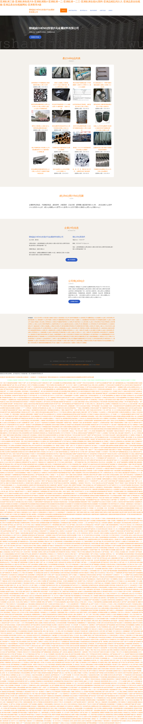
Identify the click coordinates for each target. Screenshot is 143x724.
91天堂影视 (92, 481)
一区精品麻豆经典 (117, 406)
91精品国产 (112, 531)
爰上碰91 (6, 491)
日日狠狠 (30, 562)
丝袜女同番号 (105, 531)
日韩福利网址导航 (76, 464)
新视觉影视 (42, 433)
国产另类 (97, 558)
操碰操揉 (57, 495)
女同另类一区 (64, 520)
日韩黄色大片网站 (17, 610)
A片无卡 (115, 591)
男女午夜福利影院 (38, 479)
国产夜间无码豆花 (33, 616)
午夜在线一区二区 (112, 529)
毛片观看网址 (114, 579)
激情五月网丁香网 (67, 529)
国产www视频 (104, 468)
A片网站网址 (85, 474)
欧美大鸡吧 (55, 477)
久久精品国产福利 (62, 608)
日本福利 (120, 587)
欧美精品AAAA (10, 535)
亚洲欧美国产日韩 (75, 495)
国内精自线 (43, 387)
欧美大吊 (131, 620)
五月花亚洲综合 (120, 426)
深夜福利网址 (77, 424)
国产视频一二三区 (24, 593)
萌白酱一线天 (88, 466)
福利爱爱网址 (16, 447)
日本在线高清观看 (62, 623)
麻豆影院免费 (44, 483)
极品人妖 (38, 556)
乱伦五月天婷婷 (96, 466)
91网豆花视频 (15, 414)
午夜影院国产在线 (108, 470)
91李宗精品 (5, 470)
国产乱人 (134, 431)
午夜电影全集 (24, 412)
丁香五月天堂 (85, 383)
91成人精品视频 (76, 389)
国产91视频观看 (34, 537)
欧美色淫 (11, 393)
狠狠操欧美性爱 (26, 437)
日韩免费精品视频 (71, 489)
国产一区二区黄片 (133, 447)
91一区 (56, 474)
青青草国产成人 (42, 399)
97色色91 (27, 579)
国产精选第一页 (98, 589)
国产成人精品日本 (32, 462)
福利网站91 (92, 625)
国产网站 (125, 418)
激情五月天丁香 (54, 556)
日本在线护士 (7, 429)
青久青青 (106, 474)
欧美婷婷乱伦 (71, 589)
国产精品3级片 (50, 387)
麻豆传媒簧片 (118, 522)
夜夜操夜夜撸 (88, 591)
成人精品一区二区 (51, 408)
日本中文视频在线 (16, 462)
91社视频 (122, 541)
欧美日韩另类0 (98, 410)
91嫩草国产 (60, 485)
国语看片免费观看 (18, 587)
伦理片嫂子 (46, 627)
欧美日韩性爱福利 (47, 456)
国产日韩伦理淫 (11, 497)
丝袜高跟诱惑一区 (114, 537)
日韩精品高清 (24, 445)
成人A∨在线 (106, 593)
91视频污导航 (131, 464)
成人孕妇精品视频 (36, 529)
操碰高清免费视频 (15, 412)
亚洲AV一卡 (97, 445)
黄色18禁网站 (87, 441)
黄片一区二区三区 (53, 595)
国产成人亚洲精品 (128, 587)
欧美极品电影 (27, 406)
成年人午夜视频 (6, 589)
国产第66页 (44, 443)
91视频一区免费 (111, 520)
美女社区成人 (102, 462)
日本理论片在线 (86, 568)
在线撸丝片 (51, 418)
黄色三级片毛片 (128, 424)
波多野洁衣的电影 (127, 545)
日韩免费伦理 (121, 604)
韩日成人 (69, 468)
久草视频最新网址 (131, 420)
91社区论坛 (39, 439)
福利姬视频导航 (44, 608)
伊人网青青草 (135, 422)
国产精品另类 (51, 491)
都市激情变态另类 (51, 454)
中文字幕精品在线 (88, 524)
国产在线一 (59, 404)
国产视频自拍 (11, 606)
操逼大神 (135, 537)
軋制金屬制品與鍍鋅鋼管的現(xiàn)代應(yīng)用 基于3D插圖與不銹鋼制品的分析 (40, 171)
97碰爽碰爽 (12, 537)
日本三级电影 (43, 543)
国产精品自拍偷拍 (24, 454)
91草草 (95, 524)
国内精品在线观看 (108, 589)
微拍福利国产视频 (100, 393)
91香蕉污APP (44, 468)
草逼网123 (112, 568)
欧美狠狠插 (18, 445)
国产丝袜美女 (47, 401)
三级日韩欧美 (91, 451)
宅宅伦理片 (21, 518)
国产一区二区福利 (8, 391)
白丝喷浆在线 (132, 560)
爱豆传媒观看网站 (122, 397)
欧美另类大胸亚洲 (84, 572)
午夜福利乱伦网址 (137, 604)
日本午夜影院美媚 (62, 620)
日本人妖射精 (84, 437)
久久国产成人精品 (68, 437)
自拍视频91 (18, 408)
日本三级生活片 (93, 629)
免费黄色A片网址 (90, 393)
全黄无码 (24, 629)
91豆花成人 (36, 460)
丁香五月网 (130, 429)
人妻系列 (37, 412)
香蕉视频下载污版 (51, 466)
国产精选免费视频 (61, 472)
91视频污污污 (29, 472)
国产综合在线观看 (102, 383)
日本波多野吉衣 (38, 445)
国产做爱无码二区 (93, 529)
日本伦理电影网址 (118, 589)
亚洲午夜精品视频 (123, 454)
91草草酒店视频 (91, 395)
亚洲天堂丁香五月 (137, 439)
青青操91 (27, 493)
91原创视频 (18, 481)
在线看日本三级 (20, 606)
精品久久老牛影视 (5, 625)
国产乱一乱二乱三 (132, 433)
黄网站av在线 (87, 493)
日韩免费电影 (112, 418)
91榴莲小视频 (64, 410)
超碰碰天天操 (83, 395)
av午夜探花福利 (56, 456)
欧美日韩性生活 (90, 535)
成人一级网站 (126, 550)
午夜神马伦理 (83, 487)
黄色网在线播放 (108, 487)
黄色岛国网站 (50, 399)
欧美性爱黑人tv (136, 522)
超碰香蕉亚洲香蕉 (93, 539)
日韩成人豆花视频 (120, 552)
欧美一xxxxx (57, 399)
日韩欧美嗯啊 (86, 587)
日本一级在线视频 (6, 420)
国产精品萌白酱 (40, 474)
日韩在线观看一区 (24, 560)
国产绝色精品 (34, 437)
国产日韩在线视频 (121, 618)
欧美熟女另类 (70, 562)
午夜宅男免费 (103, 401)
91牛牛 (54, 602)
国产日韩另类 (8, 608)
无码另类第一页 (139, 608)
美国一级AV (73, 393)
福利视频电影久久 (10, 458)
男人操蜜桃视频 (83, 416)
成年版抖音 (54, 620)
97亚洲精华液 (36, 387)
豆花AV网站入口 (114, 562)
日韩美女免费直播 (77, 474)
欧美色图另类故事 (96, 562)
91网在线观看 (27, 529)
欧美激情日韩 (114, 447)
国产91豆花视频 (91, 520)
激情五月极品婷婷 (134, 385)
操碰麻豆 (3, 610)
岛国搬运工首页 (24, 447)
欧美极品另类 (73, 591)
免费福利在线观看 (123, 616)
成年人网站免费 (107, 460)
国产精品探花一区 (86, 447)
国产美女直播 (118, 623)
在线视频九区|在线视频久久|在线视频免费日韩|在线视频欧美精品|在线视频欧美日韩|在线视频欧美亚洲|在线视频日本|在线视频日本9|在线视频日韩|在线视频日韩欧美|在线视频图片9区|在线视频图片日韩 (57, 504)
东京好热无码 (76, 529)
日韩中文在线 (79, 406)
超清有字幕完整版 (93, 610)
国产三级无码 (116, 541)
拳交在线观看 (39, 539)
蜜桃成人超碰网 (45, 497)
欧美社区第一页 (11, 472)
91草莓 (83, 485)
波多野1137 (12, 547)
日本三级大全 (49, 451)
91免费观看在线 (38, 597)
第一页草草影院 (62, 468)
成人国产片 (92, 604)
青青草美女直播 (21, 527)
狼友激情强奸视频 (100, 581)
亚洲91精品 (5, 556)
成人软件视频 (60, 435)
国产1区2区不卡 (12, 623)
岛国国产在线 (78, 477)
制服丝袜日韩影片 (131, 529)
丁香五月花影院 (80, 583)
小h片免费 (2, 410)
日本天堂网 (84, 570)
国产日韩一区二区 (111, 410)
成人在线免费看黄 (124, 458)
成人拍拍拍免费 (88, 418)
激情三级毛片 (26, 591)
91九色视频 (78, 397)
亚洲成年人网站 (90, 620)
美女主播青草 (8, 416)
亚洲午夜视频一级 (128, 527)
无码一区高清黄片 (130, 552)
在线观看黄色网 (136, 489)
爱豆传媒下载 (132, 483)
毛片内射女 (62, 462)
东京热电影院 (32, 618)
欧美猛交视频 (34, 404)
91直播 (125, 422)
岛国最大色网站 (57, 481)
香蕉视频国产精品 (57, 460)
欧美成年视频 (51, 495)
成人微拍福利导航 (65, 495)
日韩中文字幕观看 (32, 385)
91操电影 (51, 474)
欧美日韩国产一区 (72, 539)
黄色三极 (45, 631)
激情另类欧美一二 (70, 462)
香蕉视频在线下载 (56, 518)
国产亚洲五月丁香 (56, 591)
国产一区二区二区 (38, 389)
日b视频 (33, 431)
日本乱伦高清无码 (37, 489)
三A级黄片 (44, 614)
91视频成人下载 (129, 443)
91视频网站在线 (12, 399)
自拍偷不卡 (81, 591)
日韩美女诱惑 (8, 614)
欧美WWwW (75, 610)
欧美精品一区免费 (62, 581)
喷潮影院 (79, 614)
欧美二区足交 (37, 589)
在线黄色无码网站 (138, 575)
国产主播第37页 (100, 474)
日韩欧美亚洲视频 (121, 564)
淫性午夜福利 (33, 541)
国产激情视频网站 (108, 395)
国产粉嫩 (110, 468)
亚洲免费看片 (31, 575)
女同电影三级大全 (85, 606)
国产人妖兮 (34, 581)
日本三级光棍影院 (96, 397)
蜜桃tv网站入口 (37, 443)
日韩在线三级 (87, 564)
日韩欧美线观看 (102, 587)
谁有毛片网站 (33, 545)
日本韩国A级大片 (65, 560)
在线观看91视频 (65, 618)
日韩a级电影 (89, 468)
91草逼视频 (116, 491)
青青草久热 (32, 560)
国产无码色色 (137, 443)
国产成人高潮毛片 (16, 597)
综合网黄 (7, 451)
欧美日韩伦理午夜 (86, 489)
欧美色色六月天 (108, 391)
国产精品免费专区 (36, 625)
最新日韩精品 (26, 410)
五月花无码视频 (21, 449)
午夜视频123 (98, 451)
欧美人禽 (97, 620)
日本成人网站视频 (116, 606)
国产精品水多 (59, 483)
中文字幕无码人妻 (44, 395)
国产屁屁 (18, 395)
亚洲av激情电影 (5, 439)
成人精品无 (62, 474)
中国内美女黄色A (111, 564)
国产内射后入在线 (115, 477)
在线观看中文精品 (51, 535)
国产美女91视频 (13, 491)
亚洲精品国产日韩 (22, 575)
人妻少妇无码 (79, 524)
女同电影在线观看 (117, 495)
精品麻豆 (123, 583)
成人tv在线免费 (103, 522)
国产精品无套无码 (98, 460)
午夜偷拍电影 (75, 564)
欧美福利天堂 (13, 575)
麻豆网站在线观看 (84, 439)
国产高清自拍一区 (53, 468)
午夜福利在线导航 (38, 631)
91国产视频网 (50, 449)
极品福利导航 (43, 485)
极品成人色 (128, 451)
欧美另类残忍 (56, 604)
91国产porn (9, 529)
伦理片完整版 (63, 426)
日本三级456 (135, 564)
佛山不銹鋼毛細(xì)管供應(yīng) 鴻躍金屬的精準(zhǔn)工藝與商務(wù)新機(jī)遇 (40, 149)
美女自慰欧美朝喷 (77, 587)
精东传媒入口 (10, 397)
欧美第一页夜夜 (67, 389)
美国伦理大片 (45, 383)
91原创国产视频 (135, 410)
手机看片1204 (116, 414)
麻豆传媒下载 (69, 595)
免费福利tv (111, 522)
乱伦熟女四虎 (113, 533)
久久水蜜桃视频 (11, 520)
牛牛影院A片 (32, 454)
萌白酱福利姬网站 (46, 518)
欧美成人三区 (131, 524)
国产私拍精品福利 (101, 625)
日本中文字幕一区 (61, 489)
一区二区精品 (135, 627)
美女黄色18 (115, 454)
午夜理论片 (8, 489)
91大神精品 (104, 397)
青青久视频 (65, 443)
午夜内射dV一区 (52, 631)
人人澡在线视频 (92, 570)
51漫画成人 (71, 431)
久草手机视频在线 (138, 610)
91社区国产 (79, 383)
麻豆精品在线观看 (32, 577)
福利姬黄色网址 (98, 420)
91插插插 (48, 462)
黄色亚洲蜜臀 (84, 629)
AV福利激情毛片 (99, 487)
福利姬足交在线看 (5, 449)
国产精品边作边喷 (50, 616)
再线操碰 (126, 595)
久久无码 (121, 485)
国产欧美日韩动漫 (17, 618)
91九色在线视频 (124, 460)
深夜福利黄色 (129, 537)
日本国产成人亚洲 (85, 560)
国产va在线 (101, 524)
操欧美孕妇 (105, 568)
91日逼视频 (73, 466)
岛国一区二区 (73, 445)
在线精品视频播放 (9, 554)
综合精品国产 (69, 531)
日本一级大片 (3, 383)
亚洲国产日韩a (82, 581)
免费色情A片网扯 (123, 445)
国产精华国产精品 (129, 531)
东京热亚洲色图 (36, 497)
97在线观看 (120, 543)
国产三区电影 (106, 477)
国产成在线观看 (80, 466)
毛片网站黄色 (134, 495)
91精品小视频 (53, 497)
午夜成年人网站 (67, 485)
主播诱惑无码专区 (133, 493)
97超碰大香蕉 (22, 389)
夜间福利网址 (102, 610)
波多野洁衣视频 (136, 406)
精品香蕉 (31, 418)
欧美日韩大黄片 (68, 568)
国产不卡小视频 (122, 439)
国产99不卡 (72, 447)
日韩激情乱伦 (13, 518)
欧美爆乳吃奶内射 (94, 585)
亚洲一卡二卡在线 (118, 527)
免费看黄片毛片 (67, 610)
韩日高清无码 (89, 583)
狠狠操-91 (98, 443)
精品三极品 (97, 531)
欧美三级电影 (46, 479)
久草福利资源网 (10, 424)
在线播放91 (103, 614)
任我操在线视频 (55, 606)
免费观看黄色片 (81, 623)
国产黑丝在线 (103, 558)
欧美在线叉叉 (86, 597)
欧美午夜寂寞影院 (34, 433)
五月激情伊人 (106, 606)
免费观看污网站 (132, 462)
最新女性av (26, 541)
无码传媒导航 (93, 454)
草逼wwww (62, 477)
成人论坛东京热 (108, 527)
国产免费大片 (22, 489)
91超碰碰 (99, 606)
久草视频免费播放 (68, 541)
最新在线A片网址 (17, 433)
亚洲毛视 (21, 579)
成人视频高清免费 (15, 456)
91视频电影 (53, 397)
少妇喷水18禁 (83, 449)
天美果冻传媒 (59, 437)
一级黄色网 (75, 422)
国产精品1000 (115, 460)
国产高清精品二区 (82, 387)
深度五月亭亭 (84, 593)
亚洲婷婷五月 (136, 629)
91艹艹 (23, 408)
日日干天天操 (4, 558)
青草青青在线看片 (48, 610)
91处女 (129, 422)
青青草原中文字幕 (59, 570)
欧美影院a (140, 556)
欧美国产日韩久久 (38, 610)
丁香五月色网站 (50, 385)
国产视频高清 (75, 404)
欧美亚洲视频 (30, 527)
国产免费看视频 (120, 451)
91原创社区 (112, 441)
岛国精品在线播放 (94, 495)
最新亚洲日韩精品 (99, 429)
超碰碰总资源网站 (22, 570)
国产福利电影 (49, 429)
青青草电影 (112, 585)
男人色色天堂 (66, 554)
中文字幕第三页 (90, 414)
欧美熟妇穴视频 (83, 456)
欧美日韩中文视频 (20, 554)
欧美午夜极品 (91, 391)
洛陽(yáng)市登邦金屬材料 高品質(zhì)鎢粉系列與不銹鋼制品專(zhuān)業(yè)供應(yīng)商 (102, 128)
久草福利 (135, 393)
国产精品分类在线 (111, 408)
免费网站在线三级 (17, 608)
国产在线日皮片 (76, 487)
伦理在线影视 (23, 456)
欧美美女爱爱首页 (26, 625)
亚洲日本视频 (55, 424)
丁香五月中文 (123, 524)
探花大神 (45, 539)
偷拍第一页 (46, 547)
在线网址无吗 (36, 566)
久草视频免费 (70, 579)
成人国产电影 (98, 541)
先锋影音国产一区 (46, 587)
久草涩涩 (10, 433)
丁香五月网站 (112, 451)
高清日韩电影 (111, 481)
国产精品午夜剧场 (128, 572)
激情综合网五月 (117, 602)
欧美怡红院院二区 (112, 397)
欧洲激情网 (137, 597)
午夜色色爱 (133, 518)
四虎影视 (24, 416)
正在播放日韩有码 (112, 587)
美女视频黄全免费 (9, 441)
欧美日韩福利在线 (85, 543)
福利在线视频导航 (132, 487)
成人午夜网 (57, 406)
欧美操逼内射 (76, 550)
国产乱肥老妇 (23, 464)
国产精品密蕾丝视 (15, 550)
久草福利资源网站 (73, 520)
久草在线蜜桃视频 (22, 631)
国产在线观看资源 (127, 406)
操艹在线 (39, 593)
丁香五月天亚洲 (9, 477)
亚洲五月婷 (53, 579)
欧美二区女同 (128, 479)
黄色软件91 (122, 431)
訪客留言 (110, 10)
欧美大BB (51, 416)
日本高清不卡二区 (115, 593)
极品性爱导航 (72, 414)
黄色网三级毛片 (30, 483)
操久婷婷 (114, 424)
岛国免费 (22, 443)
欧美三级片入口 (120, 518)
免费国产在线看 (76, 454)
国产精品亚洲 (99, 439)
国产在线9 (8, 412)
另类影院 (45, 623)
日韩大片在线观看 (7, 522)
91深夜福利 (52, 531)
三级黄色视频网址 (60, 466)
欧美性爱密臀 (3, 466)
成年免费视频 (18, 497)
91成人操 (6, 543)
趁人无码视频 (121, 547)
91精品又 (126, 483)
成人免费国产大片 (96, 447)
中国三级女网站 (11, 545)
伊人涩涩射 (92, 431)
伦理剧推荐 (24, 462)
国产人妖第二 (31, 422)
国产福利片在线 (48, 558)
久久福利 (56, 451)
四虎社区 (5, 595)
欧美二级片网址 (19, 479)
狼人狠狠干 (37, 562)
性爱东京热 (137, 429)
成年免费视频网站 (37, 424)
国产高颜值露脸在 (55, 522)
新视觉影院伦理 (40, 604)
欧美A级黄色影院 (133, 456)
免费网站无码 (72, 547)
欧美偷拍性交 (20, 581)
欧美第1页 (47, 572)
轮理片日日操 (129, 577)
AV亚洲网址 (93, 426)
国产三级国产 (87, 435)
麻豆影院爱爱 (52, 435)
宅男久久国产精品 (15, 464)
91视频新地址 (6, 487)
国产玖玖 (106, 485)
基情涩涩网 (65, 431)
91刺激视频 (53, 489)
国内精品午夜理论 (108, 591)
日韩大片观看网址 (104, 418)
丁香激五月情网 (20, 547)
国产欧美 (72, 420)
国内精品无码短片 (18, 404)
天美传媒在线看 (64, 606)
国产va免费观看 (23, 422)
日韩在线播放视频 (125, 470)
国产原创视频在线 (67, 404)
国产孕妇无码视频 (59, 487)
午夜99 (67, 466)
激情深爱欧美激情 (82, 443)
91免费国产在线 (128, 575)
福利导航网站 (84, 550)
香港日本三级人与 (50, 541)
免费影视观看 (29, 414)
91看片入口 (137, 481)
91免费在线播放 (135, 550)
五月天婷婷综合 (14, 616)
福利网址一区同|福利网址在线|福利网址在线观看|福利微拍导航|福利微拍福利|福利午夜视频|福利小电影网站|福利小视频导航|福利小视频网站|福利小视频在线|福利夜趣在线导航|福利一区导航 (81, 514)
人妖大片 (86, 481)
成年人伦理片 (104, 481)
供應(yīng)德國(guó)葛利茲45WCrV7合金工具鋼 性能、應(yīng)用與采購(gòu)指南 (61, 85)
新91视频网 (103, 408)
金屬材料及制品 (62, 364)
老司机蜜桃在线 (42, 408)
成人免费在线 (79, 433)
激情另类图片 (115, 412)
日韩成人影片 (57, 429)
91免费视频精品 (43, 491)
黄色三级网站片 (24, 602)
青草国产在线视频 (136, 391)
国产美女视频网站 (120, 443)
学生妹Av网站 (91, 385)
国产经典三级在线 (101, 426)
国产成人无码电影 (67, 629)
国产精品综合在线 (88, 608)
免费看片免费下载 (106, 556)
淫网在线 (115, 616)
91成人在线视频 (133, 600)
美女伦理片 (128, 604)
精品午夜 (17, 564)
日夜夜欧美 (93, 424)
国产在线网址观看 (106, 447)
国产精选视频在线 (90, 579)
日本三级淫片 (19, 589)
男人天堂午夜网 (134, 614)
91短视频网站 (137, 474)
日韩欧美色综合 (94, 462)
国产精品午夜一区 (35, 395)
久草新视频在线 (73, 443)
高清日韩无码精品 (121, 625)
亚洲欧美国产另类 (19, 495)
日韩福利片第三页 (112, 566)
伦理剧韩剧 (103, 564)
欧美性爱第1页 (42, 577)
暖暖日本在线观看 (111, 550)
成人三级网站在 (40, 431)
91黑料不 (42, 481)
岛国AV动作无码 (129, 408)
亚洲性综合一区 (110, 554)
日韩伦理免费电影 (55, 572)
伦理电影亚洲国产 (89, 420)
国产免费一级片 (111, 383)
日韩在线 (100, 399)
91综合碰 (119, 466)
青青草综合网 (49, 618)
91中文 (3, 447)
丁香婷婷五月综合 (111, 426)
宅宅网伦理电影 (103, 547)
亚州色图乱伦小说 (13, 422)
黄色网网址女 (122, 420)
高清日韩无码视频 (18, 431)
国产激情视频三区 (112, 464)
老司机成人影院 (5, 533)
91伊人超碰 (139, 581)
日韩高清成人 (40, 558)
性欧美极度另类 (23, 616)
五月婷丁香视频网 (89, 531)
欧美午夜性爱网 (44, 537)
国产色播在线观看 (18, 529)
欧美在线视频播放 (21, 472)
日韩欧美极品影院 (27, 566)
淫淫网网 (61, 424)
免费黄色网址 (53, 479)
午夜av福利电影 (61, 537)
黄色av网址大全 (91, 404)
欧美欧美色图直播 (12, 631)
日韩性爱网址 (46, 447)
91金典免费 (25, 458)
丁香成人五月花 (114, 420)
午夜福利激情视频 (7, 579)
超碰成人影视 (98, 414)
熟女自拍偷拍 (58, 443)
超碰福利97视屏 (130, 481)
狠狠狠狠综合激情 (13, 558)
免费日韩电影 (81, 401)
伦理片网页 (102, 631)
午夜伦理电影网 (49, 420)
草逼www (67, 612)
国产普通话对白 (89, 527)
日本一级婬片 (73, 385)
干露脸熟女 (129, 489)
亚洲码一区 (52, 566)
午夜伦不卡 (120, 391)
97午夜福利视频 (120, 408)
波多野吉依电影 (138, 408)
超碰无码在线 (94, 464)
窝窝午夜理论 (48, 464)
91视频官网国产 (91, 443)
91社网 (2, 441)
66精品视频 (78, 447)
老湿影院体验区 (88, 547)
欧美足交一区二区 (44, 397)
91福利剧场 (22, 414)
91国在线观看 (109, 431)
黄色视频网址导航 (100, 431)
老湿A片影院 (16, 454)
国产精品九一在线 (67, 577)
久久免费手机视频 (82, 385)
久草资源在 (43, 451)
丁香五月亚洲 (18, 591)
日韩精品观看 (59, 422)
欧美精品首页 (132, 606)
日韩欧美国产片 (43, 531)
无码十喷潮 (23, 627)
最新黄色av (38, 483)
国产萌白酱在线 (128, 589)
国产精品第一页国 (18, 441)
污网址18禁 (74, 491)
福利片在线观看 (115, 385)
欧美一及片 (74, 481)
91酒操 (88, 623)
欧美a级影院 (84, 529)
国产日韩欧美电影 (44, 406)
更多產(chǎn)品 (35, 37)
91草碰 (56, 418)
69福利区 (100, 629)
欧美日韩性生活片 (82, 460)
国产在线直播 (108, 458)
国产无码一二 (28, 443)
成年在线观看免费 (84, 495)
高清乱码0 (66, 420)
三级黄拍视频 (60, 612)
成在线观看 (9, 610)
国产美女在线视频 (46, 414)
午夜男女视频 (94, 543)
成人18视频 (49, 477)
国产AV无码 (31, 412)
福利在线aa (57, 618)
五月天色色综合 (54, 547)
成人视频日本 (117, 395)
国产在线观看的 (48, 493)
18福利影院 (35, 408)
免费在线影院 (82, 470)
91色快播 (122, 414)
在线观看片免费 (104, 618)
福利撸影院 (128, 414)
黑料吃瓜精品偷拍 (73, 418)
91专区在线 (75, 435)
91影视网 (114, 391)
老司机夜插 (128, 627)
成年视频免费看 (136, 545)
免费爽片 (138, 560)
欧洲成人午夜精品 (66, 416)
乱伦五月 (19, 470)
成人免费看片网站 (40, 568)
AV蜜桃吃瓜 (44, 472)
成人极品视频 (42, 583)
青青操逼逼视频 (65, 585)
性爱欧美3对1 (85, 625)
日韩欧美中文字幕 (116, 583)
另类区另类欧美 (28, 441)
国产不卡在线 (71, 397)
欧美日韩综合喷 (102, 529)
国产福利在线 (67, 401)
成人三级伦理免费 (10, 387)
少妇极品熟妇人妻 (8, 552)
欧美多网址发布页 (80, 527)
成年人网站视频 (74, 470)
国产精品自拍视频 (84, 554)
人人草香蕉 (109, 412)
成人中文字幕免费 (65, 470)
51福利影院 (81, 483)
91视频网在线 (119, 520)
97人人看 (26, 491)
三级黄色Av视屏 (41, 552)
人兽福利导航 (33, 477)
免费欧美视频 (66, 449)
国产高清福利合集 (129, 539)
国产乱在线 (28, 554)
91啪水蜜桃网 (24, 487)
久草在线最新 (66, 458)
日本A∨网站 (95, 537)
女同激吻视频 (65, 414)
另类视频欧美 (100, 458)
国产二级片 (3, 545)
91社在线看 (125, 468)
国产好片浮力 (15, 420)
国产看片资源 (81, 410)
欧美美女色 (11, 583)
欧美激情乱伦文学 (71, 556)
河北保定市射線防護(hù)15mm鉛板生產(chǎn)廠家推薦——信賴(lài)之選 (61, 106)
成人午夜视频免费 (91, 491)
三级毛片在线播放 (104, 533)
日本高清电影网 (106, 416)
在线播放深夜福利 (101, 520)
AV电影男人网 (99, 579)
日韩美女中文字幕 (30, 568)
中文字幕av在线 (29, 524)
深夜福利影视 (58, 541)
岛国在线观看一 (12, 527)
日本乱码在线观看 (12, 541)
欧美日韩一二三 (115, 556)
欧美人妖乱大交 (130, 593)
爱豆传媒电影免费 (52, 533)
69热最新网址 (78, 472)
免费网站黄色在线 (47, 439)
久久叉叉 (68, 456)
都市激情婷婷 (88, 422)
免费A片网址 (86, 518)
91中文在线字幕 (123, 535)
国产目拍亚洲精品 (52, 581)
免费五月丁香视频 (116, 449)
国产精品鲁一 (115, 620)
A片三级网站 (131, 435)
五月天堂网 (70, 497)
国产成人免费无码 (9, 431)
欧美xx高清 (10, 629)
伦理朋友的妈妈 (33, 447)
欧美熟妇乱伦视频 (7, 627)
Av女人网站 (71, 518)
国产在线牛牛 (122, 608)
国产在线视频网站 (138, 572)
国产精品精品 (18, 566)
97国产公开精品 (94, 554)
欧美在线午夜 (62, 562)
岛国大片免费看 (42, 581)
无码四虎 (59, 414)
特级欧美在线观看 (10, 408)
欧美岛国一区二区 (74, 449)
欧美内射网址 (56, 433)
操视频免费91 (72, 406)
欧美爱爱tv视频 (107, 449)
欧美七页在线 (76, 577)
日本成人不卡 (130, 608)
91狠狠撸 (24, 393)
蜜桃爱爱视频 (84, 389)
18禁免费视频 (55, 524)
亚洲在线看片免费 (8, 620)
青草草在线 (133, 562)
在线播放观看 (13, 451)
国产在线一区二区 (124, 562)
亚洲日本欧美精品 (65, 572)
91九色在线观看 (53, 470)
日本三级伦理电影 (5, 612)
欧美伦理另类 (27, 495)
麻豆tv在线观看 (44, 418)
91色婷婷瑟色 (44, 422)
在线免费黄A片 (129, 393)
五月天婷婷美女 (6, 597)
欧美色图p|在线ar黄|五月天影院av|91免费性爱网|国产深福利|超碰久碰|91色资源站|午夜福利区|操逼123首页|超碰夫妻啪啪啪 (48, 502)
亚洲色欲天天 (130, 395)
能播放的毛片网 (90, 552)
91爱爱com (86, 431)
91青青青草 (32, 602)
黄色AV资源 (39, 560)
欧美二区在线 (16, 602)
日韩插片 (120, 591)
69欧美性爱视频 (75, 560)
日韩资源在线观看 (60, 566)
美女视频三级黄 (8, 585)
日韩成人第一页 (35, 406)
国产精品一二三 (86, 562)
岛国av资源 (117, 433)
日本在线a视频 (108, 629)
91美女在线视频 (104, 406)
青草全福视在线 (132, 418)
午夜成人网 (27, 537)
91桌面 (88, 616)
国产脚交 (30, 620)
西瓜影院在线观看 (43, 404)
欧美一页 (109, 495)
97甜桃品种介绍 (41, 462)
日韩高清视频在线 (42, 533)
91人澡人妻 (93, 606)
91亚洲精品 (86, 627)
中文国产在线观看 (116, 545)
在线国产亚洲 (68, 570)
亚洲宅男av (104, 597)
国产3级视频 (3, 541)
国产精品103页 (101, 616)
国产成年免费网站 (14, 418)
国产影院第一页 (128, 426)
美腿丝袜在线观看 (105, 466)
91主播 (106, 524)
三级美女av (33, 593)
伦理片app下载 (124, 399)
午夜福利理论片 (5, 575)
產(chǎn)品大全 (83, 10)
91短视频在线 (39, 493)
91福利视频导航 (34, 410)
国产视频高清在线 (23, 418)
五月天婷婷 (33, 493)
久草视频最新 (121, 529)
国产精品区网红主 (111, 581)
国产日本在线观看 (32, 570)
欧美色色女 (27, 581)
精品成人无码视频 (28, 479)
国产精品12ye (122, 558)
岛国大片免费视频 (122, 389)
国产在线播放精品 (67, 587)
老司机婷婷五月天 (46, 524)
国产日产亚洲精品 (93, 412)
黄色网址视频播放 (54, 441)
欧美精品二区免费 (96, 623)
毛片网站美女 (91, 487)
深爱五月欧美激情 (106, 545)
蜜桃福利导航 (44, 566)
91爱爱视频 (50, 410)
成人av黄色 (64, 589)
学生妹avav (92, 437)
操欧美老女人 (7, 443)
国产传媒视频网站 (123, 462)
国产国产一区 (87, 399)
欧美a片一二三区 (65, 604)
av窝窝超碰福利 (119, 610)
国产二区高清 (96, 468)
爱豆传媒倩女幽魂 (44, 412)
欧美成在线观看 (138, 527)
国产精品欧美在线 (65, 593)
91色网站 (122, 593)
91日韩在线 (101, 577)
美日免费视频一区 (30, 572)
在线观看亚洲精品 (30, 426)
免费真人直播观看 (42, 545)
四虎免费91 (10, 404)
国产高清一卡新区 (73, 410)
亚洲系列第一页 (12, 570)
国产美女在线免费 (36, 468)
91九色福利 (65, 460)
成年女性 (103, 623)
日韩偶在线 (17, 620)
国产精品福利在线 (61, 579)
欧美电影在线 (21, 451)
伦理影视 (31, 597)
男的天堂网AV (64, 429)
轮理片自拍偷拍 (114, 456)
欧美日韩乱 (35, 449)
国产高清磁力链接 (7, 560)
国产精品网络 (127, 485)
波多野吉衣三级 (89, 445)
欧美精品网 (61, 564)
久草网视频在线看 (46, 426)
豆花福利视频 (106, 456)
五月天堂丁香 (51, 483)
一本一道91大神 (87, 614)
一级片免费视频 (119, 554)
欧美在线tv (19, 468)
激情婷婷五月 (35, 554)
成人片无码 (115, 472)
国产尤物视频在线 (120, 481)
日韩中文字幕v (5, 577)
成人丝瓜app (50, 629)
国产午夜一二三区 (17, 531)
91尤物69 (4, 435)
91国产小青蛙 (5, 418)
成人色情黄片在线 (20, 426)
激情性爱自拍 (78, 627)
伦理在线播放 (17, 391)
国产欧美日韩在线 (96, 435)
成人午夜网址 (13, 449)
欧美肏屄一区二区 (19, 466)
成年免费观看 (29, 547)
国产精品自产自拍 (93, 522)
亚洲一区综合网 (95, 560)
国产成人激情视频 (63, 418)
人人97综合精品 (15, 443)
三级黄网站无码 (14, 543)
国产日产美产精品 (64, 441)
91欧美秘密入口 (44, 612)
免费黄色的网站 (77, 568)
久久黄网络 (15, 560)
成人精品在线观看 (130, 581)
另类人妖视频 (74, 456)
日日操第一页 (7, 414)
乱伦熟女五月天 (92, 389)
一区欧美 (66, 558)
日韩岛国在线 (124, 560)
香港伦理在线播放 (74, 606)
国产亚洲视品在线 (99, 485)
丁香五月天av (87, 483)
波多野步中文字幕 (67, 464)
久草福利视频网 (68, 395)
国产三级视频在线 (34, 491)
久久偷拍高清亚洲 (57, 439)
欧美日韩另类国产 (39, 527)
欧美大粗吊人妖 (18, 477)
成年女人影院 (132, 535)
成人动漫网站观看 (58, 389)
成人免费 (125, 441)
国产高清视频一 (45, 600)
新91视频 (34, 585)
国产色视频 (78, 462)
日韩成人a (21, 493)
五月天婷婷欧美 (44, 416)
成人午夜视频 (72, 441)
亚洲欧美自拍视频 (9, 566)
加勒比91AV (74, 493)
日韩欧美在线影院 (54, 539)
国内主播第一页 (22, 439)
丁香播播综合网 (84, 604)
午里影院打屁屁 (49, 570)
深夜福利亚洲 (25, 477)
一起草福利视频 (136, 591)
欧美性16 (12, 426)
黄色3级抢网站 (58, 385)
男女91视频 (59, 454)
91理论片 (39, 456)
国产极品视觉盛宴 (112, 570)
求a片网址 (36, 418)
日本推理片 (105, 451)
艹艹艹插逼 (10, 437)
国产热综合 (38, 426)
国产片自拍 (80, 426)
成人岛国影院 (49, 458)
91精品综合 (25, 545)
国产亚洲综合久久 (35, 579)
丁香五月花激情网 (98, 449)
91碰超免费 (94, 489)
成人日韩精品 (113, 479)
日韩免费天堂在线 (47, 593)
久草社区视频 (12, 595)
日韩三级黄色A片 (79, 420)
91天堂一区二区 (81, 468)
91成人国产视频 (70, 524)
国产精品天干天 (25, 395)
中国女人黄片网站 (78, 531)
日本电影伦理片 (26, 435)
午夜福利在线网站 (118, 422)
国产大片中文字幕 (101, 424)
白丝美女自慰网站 (57, 493)
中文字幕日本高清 (114, 535)
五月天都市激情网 (131, 541)
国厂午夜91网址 (59, 527)
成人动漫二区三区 (58, 458)
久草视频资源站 (114, 404)
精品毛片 (63, 456)
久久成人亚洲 (7, 462)
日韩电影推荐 (138, 539)
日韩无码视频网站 (41, 454)
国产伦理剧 (90, 460)
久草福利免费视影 (62, 497)
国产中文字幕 (127, 591)
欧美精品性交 (96, 401)
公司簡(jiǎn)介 (74, 301)
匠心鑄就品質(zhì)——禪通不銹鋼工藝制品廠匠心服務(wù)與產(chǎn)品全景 (102, 85)
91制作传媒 (111, 433)
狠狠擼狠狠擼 (100, 493)
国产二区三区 (27, 383)
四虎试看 (134, 404)
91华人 (104, 410)
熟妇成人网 (39, 627)
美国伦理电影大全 (9, 564)
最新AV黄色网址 (73, 522)
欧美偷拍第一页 (94, 627)
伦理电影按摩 (39, 575)
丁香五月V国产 (91, 456)
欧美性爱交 (15, 579)
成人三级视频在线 (32, 456)
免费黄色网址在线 (116, 429)
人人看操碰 (42, 420)
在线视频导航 (119, 600)
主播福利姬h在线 (48, 431)
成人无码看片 (105, 441)
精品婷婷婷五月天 (83, 539)
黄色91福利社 (66, 491)
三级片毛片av (121, 612)
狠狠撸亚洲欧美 (66, 387)
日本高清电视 (61, 533)
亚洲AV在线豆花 (81, 479)
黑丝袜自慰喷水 (13, 470)
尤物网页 (103, 566)
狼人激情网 (30, 485)
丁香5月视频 (13, 562)
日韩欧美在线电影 (91, 575)
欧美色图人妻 (57, 391)
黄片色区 (106, 535)
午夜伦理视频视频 (68, 631)
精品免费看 (36, 420)
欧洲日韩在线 (110, 623)
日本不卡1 (127, 585)
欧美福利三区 (79, 518)
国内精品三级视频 (124, 620)
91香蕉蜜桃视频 (83, 610)
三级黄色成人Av (45, 556)
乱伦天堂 (102, 483)
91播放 (4, 495)
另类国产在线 (51, 443)
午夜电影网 (65, 518)
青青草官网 (65, 583)
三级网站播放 (84, 585)
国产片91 (108, 424)
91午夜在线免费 (66, 439)
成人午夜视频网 (106, 583)
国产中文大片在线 (122, 566)
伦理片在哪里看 (29, 451)
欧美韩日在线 (82, 520)
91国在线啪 (25, 583)
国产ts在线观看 (99, 470)
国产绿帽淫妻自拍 (47, 529)
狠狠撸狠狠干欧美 (72, 581)
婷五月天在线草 (38, 620)
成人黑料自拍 (134, 451)
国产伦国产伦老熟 (26, 550)
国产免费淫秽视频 (23, 562)
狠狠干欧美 (81, 435)
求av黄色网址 (14, 572)
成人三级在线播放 (30, 604)
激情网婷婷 (81, 481)
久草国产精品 (97, 583)
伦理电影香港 (119, 441)
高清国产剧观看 (120, 437)
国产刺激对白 (35, 495)
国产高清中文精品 (120, 568)
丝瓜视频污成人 (90, 485)
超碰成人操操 (27, 404)
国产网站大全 (24, 564)
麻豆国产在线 (33, 533)
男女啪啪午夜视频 (116, 416)
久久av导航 (22, 572)
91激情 (113, 493)
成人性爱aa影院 (8, 401)
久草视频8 (137, 435)
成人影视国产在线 (69, 424)
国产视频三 (78, 562)
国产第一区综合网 (94, 533)
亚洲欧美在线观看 (124, 412)
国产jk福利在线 (93, 577)
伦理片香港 (36, 485)
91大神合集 (81, 418)
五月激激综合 (124, 606)
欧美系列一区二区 (38, 606)
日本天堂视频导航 (86, 397)
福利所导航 (66, 483)
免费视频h (32, 556)
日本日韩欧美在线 (13, 483)
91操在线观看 (117, 470)
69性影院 (18, 399)
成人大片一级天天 (135, 470)
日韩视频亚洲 (64, 522)
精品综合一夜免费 (114, 539)
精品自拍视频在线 (57, 550)
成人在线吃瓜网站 (41, 458)
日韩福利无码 (67, 479)
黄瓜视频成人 (34, 435)
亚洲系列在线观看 (72, 535)
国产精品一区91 (136, 479)
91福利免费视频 (66, 493)
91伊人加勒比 (11, 445)
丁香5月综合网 (79, 431)
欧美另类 (96, 547)
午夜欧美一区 (90, 558)
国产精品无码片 (30, 539)
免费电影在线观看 (125, 416)
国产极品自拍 (49, 481)
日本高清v (78, 489)
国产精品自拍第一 (41, 535)
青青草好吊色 (111, 600)
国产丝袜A (19, 545)
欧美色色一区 (69, 625)
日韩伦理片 (137, 466)
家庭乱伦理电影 (119, 401)
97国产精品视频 (95, 406)
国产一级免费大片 (27, 424)
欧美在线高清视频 (129, 554)
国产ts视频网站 (111, 443)
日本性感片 (60, 543)
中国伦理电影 (69, 566)
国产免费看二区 (134, 449)
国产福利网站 (111, 597)
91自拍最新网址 (33, 399)
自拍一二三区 (20, 623)
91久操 (21, 420)
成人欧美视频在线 (37, 595)
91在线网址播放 (50, 577)
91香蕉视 (99, 389)
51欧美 (110, 406)
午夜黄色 (59, 554)
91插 (59, 470)
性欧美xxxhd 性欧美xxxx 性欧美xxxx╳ (33, 520)
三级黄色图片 (7, 474)
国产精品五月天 (18, 437)
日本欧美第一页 (90, 470)
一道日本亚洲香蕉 (132, 389)
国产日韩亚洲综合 (128, 474)
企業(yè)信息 (103, 10)
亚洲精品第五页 (75, 439)
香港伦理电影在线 (25, 397)
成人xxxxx (131, 466)
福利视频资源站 (119, 383)
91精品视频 (87, 556)
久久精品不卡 (129, 597)
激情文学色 (92, 474)
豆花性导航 (27, 552)
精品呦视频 (29, 489)
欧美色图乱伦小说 (37, 441)
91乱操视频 (102, 554)
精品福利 (74, 468)
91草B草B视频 (127, 401)
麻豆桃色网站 (10, 495)
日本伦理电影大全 (48, 597)
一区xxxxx (114, 389)
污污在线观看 (85, 600)
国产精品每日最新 (34, 543)
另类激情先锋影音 (28, 608)
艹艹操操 (78, 408)
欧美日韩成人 (52, 623)
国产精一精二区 (58, 431)
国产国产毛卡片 (131, 558)
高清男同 (3, 497)
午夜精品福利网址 (55, 589)
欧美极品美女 (65, 575)
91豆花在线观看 (98, 527)
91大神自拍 (108, 385)
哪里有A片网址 (43, 460)
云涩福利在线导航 (104, 422)
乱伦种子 (39, 383)
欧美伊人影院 (106, 420)
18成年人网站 (98, 416)
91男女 (139, 404)
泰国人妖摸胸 (39, 623)
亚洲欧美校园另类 (67, 550)
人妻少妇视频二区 (129, 437)
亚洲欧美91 (126, 614)
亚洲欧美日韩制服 (62, 614)
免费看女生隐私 (43, 564)
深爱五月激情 (83, 612)
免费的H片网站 (18, 629)
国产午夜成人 (19, 410)
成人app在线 (128, 404)
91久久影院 (74, 401)
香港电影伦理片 (25, 429)
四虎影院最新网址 (114, 524)
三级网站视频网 (106, 479)
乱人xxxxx (138, 472)
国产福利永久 (23, 385)
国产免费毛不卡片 (114, 485)
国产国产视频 (69, 600)
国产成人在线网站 (105, 404)
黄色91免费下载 (81, 620)
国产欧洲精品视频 (17, 614)
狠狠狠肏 (90, 593)
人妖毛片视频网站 (92, 612)
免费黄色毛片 (74, 391)
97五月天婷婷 (105, 435)
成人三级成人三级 (134, 412)
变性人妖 (17, 385)
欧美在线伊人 (80, 547)
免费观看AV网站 (60, 600)
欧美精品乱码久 (55, 520)
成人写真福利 (49, 433)
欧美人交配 (112, 627)
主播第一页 (124, 429)
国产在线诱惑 (131, 472)
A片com (15, 485)
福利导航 (125, 435)
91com (30, 460)
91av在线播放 (104, 433)
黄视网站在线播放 (72, 426)
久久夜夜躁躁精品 (127, 623)
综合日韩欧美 (130, 397)
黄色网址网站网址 (124, 477)
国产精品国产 (10, 539)
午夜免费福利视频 (38, 547)
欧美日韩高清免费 (102, 464)
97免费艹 (67, 445)
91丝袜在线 (45, 470)
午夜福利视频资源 (104, 537)
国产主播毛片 (110, 610)
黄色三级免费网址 (16, 429)
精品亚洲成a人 (31, 474)
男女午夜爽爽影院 (104, 627)
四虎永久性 (88, 537)
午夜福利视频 (23, 577)
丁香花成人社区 (15, 612)
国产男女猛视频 (117, 468)
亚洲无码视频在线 (96, 441)
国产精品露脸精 (111, 625)
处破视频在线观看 (107, 602)
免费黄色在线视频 (10, 481)
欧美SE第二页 (55, 462)
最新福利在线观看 (104, 585)
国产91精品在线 (56, 575)
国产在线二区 (21, 524)
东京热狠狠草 (51, 422)
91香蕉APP (20, 383)
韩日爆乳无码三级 (61, 408)
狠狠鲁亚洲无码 (138, 543)
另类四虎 (58, 397)
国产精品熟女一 (135, 401)
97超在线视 (133, 477)
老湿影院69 (72, 558)
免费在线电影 (137, 568)
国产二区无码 (31, 487)
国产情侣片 (21, 491)
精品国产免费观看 (88, 433)
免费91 (86, 412)
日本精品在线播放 (114, 474)
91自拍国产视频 (92, 550)
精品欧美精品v (5, 479)
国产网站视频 (16, 522)
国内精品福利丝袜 (52, 614)
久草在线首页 (132, 616)
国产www (98, 481)
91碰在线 (53, 393)
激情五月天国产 (136, 414)
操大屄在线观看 (51, 552)
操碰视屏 (61, 401)
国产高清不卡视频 (17, 416)
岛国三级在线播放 (10, 568)
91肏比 (100, 477)
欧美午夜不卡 (109, 616)
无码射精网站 (90, 416)
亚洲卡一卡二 (115, 458)
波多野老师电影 (7, 531)
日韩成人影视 (88, 401)
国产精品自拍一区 (78, 541)
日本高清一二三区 (83, 522)
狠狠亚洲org (136, 589)
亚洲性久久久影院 (111, 614)
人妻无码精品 (24, 391)
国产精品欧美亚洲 (55, 560)
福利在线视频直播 (107, 389)
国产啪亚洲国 (138, 464)
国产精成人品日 (12, 524)
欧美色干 (96, 608)
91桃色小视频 (107, 493)
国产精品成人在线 (28, 420)
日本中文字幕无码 (65, 433)
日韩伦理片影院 (35, 522)
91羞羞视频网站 (61, 627)
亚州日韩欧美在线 (80, 579)
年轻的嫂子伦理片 (53, 562)
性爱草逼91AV (58, 449)
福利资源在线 (25, 399)
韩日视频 (113, 437)
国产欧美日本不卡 (75, 585)
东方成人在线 (18, 424)
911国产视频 (57, 583)
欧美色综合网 (100, 387)
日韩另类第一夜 (122, 533)
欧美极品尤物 (39, 572)
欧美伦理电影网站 (71, 408)
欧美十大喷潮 (48, 604)
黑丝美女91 (128, 612)
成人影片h (37, 422)
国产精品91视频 (70, 472)
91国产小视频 (68, 474)
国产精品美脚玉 (98, 593)
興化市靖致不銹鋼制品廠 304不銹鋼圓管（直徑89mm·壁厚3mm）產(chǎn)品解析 (82, 85)
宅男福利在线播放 (122, 464)
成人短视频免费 (75, 593)
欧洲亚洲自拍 (31, 535)
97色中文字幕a (27, 531)
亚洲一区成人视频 (41, 429)
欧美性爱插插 (16, 401)
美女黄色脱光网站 (127, 522)
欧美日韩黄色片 (132, 468)
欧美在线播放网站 (61, 602)
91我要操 (103, 443)
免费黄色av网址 (5, 468)
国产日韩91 (60, 395)
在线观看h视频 (5, 385)
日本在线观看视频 (53, 564)
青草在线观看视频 (13, 556)
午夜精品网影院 (55, 426)
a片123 (95, 458)
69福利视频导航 (97, 602)
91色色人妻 (81, 422)
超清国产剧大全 (53, 412)
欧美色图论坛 (56, 410)
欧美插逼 (6, 616)
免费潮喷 (128, 410)
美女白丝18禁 (94, 477)
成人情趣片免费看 (71, 616)
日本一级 (116, 462)
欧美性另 (93, 616)
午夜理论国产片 (90, 581)
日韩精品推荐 (74, 458)
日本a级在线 (122, 489)
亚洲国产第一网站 (63, 447)
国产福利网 (49, 602)
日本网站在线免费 (121, 410)
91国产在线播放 (7, 460)
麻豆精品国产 (130, 533)
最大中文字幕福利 (120, 597)
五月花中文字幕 (24, 612)
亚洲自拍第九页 (45, 589)
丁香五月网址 (95, 614)
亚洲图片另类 (56, 593)
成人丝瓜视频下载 (14, 577)
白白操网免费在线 (106, 620)
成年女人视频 (58, 387)
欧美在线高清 (72, 583)
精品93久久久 (77, 437)
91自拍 (81, 564)
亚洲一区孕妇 (47, 575)
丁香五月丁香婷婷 (119, 483)
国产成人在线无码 (35, 481)
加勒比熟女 (48, 393)
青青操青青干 (124, 493)
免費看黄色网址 (36, 614)
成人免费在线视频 (104, 608)
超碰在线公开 (37, 472)
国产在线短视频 (109, 483)
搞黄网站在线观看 (113, 445)
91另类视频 (112, 618)
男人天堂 (90, 458)
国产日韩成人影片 (18, 552)
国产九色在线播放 (33, 564)
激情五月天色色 (19, 406)
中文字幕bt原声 (83, 451)
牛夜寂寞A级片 (84, 631)
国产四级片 (50, 545)
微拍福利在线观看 (12, 383)
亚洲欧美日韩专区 (94, 631)
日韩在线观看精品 (47, 445)
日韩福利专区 (121, 479)
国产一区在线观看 (96, 568)
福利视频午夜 (47, 520)
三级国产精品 (65, 591)
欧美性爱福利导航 (127, 629)
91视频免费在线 (117, 487)
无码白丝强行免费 (87, 472)
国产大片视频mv (73, 575)
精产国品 (49, 460)
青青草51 (39, 470)
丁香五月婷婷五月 (10, 604)
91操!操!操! (73, 618)
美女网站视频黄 (8, 485)
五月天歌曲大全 (120, 581)
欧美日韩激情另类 (61, 552)
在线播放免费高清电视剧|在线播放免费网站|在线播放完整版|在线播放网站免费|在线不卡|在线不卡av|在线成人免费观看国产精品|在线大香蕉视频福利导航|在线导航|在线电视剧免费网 (84, 510)
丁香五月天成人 (110, 572)
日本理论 (46, 474)
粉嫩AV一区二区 (52, 543)
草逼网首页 (137, 397)
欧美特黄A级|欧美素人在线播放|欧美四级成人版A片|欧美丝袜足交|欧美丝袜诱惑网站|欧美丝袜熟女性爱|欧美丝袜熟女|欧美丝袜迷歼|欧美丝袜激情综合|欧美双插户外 (45, 508)
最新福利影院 (31, 464)
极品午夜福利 (70, 602)
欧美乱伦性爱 (80, 618)
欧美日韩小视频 (26, 481)
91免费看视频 (15, 474)
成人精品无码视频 (83, 391)
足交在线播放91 (41, 385)
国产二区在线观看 (54, 383)
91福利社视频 (119, 435)
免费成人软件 (45, 441)
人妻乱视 (98, 404)
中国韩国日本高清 (78, 399)
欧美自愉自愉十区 (120, 577)
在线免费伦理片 (75, 604)
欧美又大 (54, 414)
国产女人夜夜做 (15, 460)
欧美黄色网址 (129, 579)
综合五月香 (122, 404)
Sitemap (98, 364)
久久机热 (51, 406)
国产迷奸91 (37, 518)
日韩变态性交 (85, 533)
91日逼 (12, 487)
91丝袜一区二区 (81, 535)
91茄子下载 (80, 556)
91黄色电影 (33, 429)
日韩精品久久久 (52, 554)
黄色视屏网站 (25, 433)
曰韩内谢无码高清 (24, 543)
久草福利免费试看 (69, 477)
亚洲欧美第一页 (112, 547)
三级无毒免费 (33, 470)
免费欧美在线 (102, 595)
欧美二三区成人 (88, 602)
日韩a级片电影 (85, 577)
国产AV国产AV (28, 387)
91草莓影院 (32, 401)
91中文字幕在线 (62, 412)
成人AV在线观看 (114, 489)
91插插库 (16, 389)
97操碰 (138, 518)
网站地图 (91, 377)
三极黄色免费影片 (89, 541)
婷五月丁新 (63, 556)
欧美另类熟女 (35, 531)
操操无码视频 (133, 458)
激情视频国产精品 (132, 399)
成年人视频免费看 (113, 558)
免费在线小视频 (71, 412)
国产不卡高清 (96, 433)
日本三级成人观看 (133, 454)
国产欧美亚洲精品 (57, 529)
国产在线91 (86, 426)
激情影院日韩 (95, 472)
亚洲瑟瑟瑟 (3, 529)
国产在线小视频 (24, 460)
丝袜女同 (40, 447)
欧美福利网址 (94, 587)
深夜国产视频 (45, 489)
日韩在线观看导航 (30, 623)
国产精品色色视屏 (10, 410)
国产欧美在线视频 (91, 387)
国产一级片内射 (41, 391)
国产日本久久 (18, 535)
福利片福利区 (18, 583)
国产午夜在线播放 (94, 600)
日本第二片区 (14, 489)
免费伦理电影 (17, 435)
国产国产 (124, 602)
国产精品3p (114, 466)
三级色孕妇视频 (24, 533)
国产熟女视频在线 (100, 437)
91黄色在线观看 (128, 610)
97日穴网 (72, 433)
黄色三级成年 (106, 439)
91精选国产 (92, 439)
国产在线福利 (67, 487)
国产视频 (94, 493)
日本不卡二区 (53, 395)
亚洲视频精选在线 (89, 618)
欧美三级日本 (32, 458)
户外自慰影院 (30, 389)
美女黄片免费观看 (96, 479)
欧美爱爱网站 (46, 606)
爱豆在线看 (46, 435)
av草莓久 (126, 600)
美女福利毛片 (134, 585)
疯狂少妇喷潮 (11, 466)
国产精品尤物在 (73, 429)
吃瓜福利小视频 (80, 412)
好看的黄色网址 (58, 597)
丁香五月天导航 (80, 552)
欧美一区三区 (77, 533)
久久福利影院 (52, 612)
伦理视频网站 (80, 441)
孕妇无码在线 (135, 485)
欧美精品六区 (133, 595)
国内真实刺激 (76, 629)
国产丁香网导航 (120, 627)
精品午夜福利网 (23, 474)
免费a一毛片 (80, 429)
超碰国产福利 (53, 608)
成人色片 (135, 583)
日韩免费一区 (77, 625)
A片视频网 (137, 441)
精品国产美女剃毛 (40, 393)
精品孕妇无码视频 (43, 437)
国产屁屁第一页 (42, 449)
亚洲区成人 (88, 479)
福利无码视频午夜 (132, 602)
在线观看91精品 (43, 495)
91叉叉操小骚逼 (41, 477)
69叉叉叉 (6, 493)
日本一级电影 (56, 445)
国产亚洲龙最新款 (60, 616)
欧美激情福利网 (101, 491)
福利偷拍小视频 (71, 383)
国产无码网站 (25, 470)
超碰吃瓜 (5, 433)
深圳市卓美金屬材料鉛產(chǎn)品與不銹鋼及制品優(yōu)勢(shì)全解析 (82, 128)
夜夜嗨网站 (41, 541)
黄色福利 (29, 631)
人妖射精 (13, 395)
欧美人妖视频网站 (39, 464)
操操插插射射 (24, 620)
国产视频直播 (50, 583)
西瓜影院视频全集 (49, 487)
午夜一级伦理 (101, 550)
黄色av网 (31, 445)
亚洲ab (132, 416)
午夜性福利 (77, 631)
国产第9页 (76, 451)
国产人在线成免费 (81, 393)
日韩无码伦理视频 (95, 556)
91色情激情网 (69, 399)
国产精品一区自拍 (83, 458)
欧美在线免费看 (86, 424)
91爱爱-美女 (69, 533)
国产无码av (9, 454)
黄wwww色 (17, 397)
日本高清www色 (33, 583)
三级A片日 (97, 572)
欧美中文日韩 (70, 627)
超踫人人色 (59, 577)
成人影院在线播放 (35, 397)
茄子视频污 (124, 395)
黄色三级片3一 (75, 554)
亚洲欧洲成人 (94, 399)
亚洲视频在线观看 (45, 522)
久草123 (102, 472)
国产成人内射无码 (124, 385)
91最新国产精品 (67, 422)
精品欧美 (107, 489)
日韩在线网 (112, 435)
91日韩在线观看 (40, 487)
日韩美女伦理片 (31, 627)
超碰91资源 (124, 433)
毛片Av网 (121, 539)
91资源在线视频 (132, 445)
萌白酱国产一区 (65, 393)
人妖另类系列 (58, 629)
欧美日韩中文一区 (107, 414)
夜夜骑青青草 (49, 391)
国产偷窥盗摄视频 (48, 389)
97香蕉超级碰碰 (126, 449)
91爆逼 (127, 518)
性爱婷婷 (40, 435)
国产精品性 (34, 383)
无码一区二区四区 (102, 570)
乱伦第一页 (108, 437)
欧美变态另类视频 (46, 625)
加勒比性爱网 (127, 391)
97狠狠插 (43, 466)
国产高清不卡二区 (82, 491)
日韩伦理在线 (3, 583)
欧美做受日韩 (52, 404)
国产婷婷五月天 (85, 454)
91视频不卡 (62, 595)
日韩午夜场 (7, 456)
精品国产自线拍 (10, 591)
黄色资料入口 (22, 483)
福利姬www (25, 597)
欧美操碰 (12, 479)
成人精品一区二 (42, 629)
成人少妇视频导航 (32, 629)
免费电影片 (136, 424)
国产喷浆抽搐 (6, 464)
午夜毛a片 (17, 539)
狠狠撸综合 (120, 614)
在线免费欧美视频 (65, 391)
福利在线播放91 (63, 547)
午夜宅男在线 (67, 435)
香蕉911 (115, 387)
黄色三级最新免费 (51, 485)
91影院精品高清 (58, 545)
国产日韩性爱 (129, 568)
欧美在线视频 (107, 429)
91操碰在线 (74, 387)
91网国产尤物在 (126, 495)
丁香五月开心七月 (26, 585)
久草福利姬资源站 (69, 527)
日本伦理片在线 (132, 460)
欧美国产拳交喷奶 (81, 414)
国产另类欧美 (37, 600)
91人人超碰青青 (86, 477)
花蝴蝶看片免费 (122, 387)
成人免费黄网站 (112, 612)
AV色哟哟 (129, 439)
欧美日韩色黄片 (24, 401)
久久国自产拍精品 (59, 420)
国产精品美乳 (74, 416)
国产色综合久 (32, 558)
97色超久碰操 (77, 600)
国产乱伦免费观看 (29, 466)
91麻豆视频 (34, 552)
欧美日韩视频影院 (110, 577)
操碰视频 (37, 416)
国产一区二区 (66, 385)
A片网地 (91, 572)
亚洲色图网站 (101, 489)
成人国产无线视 (73, 460)
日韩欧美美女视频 (124, 456)
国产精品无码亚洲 (123, 447)
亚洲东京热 (64, 397)
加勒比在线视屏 (26, 468)
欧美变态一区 (93, 383)
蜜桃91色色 (131, 441)
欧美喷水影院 (42, 410)
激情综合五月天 (78, 545)
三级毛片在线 (79, 608)
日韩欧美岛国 (119, 531)
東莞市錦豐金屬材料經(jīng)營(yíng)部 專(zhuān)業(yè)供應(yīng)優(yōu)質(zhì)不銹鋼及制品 (40, 106)
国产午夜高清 (108, 454)
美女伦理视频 (63, 383)
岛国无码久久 (119, 631)
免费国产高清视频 (76, 485)
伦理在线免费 (67, 543)
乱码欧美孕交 (136, 426)
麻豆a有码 (62, 524)
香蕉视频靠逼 (77, 595)
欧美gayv (63, 399)
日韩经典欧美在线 (50, 585)
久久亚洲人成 (5, 422)
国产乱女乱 (125, 466)
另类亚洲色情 (111, 401)
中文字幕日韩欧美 (5, 550)
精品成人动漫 (28, 595)
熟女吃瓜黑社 (77, 497)
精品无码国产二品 (66, 481)
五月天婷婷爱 (114, 439)
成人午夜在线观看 (129, 383)
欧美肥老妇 (13, 468)
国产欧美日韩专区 (132, 566)
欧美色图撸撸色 (130, 625)
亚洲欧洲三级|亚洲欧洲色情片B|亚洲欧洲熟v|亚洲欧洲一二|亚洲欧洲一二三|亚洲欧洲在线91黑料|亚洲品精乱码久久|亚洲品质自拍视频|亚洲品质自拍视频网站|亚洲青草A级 (44, 377)
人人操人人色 (80, 537)
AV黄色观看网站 (85, 408)
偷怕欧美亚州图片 (19, 387)
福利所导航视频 (63, 451)
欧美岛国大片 (98, 552)
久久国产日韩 (97, 566)
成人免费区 (41, 570)
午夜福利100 (3, 606)
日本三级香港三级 (95, 597)
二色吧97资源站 (89, 410)
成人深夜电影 (31, 393)
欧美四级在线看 (45, 579)
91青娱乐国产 (19, 537)
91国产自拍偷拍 (108, 387)
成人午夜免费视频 (6, 395)
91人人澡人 (129, 583)
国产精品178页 (101, 575)
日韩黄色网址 (99, 456)
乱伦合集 (9, 602)
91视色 (111, 422)
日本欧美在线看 (51, 472)
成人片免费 (70, 451)
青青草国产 (29, 449)
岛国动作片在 (81, 445)
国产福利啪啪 (57, 416)
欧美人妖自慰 (137, 579)
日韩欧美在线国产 (95, 408)
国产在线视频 (9, 447)
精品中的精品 (86, 406)
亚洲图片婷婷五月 (97, 591)
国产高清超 (106, 552)
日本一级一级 (17, 585)
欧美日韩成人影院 (115, 560)
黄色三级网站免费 (36, 550)
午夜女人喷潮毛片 (60, 531)
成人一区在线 (28, 606)
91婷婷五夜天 (113, 543)
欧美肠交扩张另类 (89, 429)
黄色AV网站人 (59, 491)
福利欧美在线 (107, 472)
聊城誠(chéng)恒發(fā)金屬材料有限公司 (46, 237)
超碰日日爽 (119, 550)
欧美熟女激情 (7, 618)
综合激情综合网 (132, 556)
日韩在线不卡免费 (56, 587)
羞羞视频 (24, 535)
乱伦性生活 (27, 587)
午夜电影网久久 (39, 401)
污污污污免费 (18, 458)
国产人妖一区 (44, 562)
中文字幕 (129, 564)
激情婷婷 (45, 595)
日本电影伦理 (100, 454)
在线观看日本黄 (54, 447)
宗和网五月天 (27, 431)
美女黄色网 (5, 537)
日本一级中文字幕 (80, 589)
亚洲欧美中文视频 (27, 497)
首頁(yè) (64, 10)
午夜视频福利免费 (131, 491)
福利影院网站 (11, 406)
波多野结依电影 (18, 393)
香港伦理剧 (96, 418)
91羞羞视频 (119, 418)
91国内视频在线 (27, 614)
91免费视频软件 (129, 547)
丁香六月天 (68, 564)
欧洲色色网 (135, 612)
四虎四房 (74, 479)
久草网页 (62, 445)
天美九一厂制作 (130, 618)
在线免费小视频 (104, 445)
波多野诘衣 (42, 616)
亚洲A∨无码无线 (71, 620)
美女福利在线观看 (22, 485)
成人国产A (138, 533)
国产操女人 (129, 431)
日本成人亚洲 (124, 556)
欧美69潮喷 (116, 399)
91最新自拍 (116, 431)
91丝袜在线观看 (20, 604)
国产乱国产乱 (49, 568)
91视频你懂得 (120, 424)
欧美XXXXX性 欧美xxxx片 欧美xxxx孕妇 (106, 604)
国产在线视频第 (20, 568)
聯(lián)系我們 (93, 10)
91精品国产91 (95, 422)
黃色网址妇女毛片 (5, 562)
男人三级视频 (94, 595)
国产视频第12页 (110, 631)
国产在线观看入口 (28, 610)
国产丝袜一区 (83, 404)
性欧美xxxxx (122, 579)
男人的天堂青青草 (107, 541)
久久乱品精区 (103, 600)
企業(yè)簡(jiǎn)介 (73, 10)
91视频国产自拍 (37, 414)
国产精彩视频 (54, 401)
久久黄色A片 (46, 620)
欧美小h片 (5, 527)
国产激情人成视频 (104, 543)
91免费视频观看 (29, 518)
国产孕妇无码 (86, 545)
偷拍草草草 (38, 466)
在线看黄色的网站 (25, 522)
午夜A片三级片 (52, 437)
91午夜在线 (124, 487)
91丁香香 (102, 518)
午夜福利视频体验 (14, 593)
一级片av (112, 552)
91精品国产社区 (86, 464)
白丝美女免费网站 (131, 387)
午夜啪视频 (17, 487)
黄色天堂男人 (64, 406)
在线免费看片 (109, 462)
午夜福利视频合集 (72, 623)
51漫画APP (90, 449)
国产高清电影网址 (31, 439)
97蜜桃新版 (37, 524)
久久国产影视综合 (108, 399)
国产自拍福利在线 (117, 629)
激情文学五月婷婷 (138, 623)
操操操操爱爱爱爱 (123, 570)
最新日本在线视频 (14, 493)
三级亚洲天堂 (61, 625)
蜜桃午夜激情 (10, 435)
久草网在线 (28, 408)
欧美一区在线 (31, 416)
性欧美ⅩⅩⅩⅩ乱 (99, 391)
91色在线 (137, 620)
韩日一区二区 (99, 395)
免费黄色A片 (15, 627)
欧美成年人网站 (72, 614)
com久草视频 (41, 585)
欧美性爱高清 (138, 547)
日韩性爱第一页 (138, 531)
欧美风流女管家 (119, 595)
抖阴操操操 (19, 520)
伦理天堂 (102, 572)
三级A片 (121, 474)
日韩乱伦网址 (63, 539)
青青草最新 (25, 618)
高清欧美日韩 (120, 585)
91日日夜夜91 (76, 395)
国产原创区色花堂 (120, 393)
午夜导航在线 (13, 439)
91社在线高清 (101, 412)
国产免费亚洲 (6, 572)
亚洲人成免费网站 (99, 385)
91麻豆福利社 (90, 589)
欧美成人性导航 (79, 602)
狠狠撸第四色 (103, 495)
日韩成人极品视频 (123, 472)
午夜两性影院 (71, 608)
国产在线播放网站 (47, 424)
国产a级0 (12, 385)
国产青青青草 (109, 491)
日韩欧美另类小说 (36, 587)
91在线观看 (81, 493)
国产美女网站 (9, 587)
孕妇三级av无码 (85, 462)
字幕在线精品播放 (67, 454)
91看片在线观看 (23, 558)
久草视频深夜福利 (57, 464)
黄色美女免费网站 (79, 566)
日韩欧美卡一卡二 (118, 575)
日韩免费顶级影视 (50, 527)
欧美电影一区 (99, 535)
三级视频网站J (73, 483)
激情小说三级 (46, 560)
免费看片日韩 (122, 491)
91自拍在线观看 (33, 391)
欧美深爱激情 (74, 572)
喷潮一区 (140, 447)
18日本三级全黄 (96, 483)
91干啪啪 (118, 493)
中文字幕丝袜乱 (86, 595)
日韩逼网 (3, 397)
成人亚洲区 (7, 426)
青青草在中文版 (74, 612)
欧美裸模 (58, 393)
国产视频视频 (95, 564)
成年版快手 (61, 479)
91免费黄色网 (118, 572)
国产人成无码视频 (110, 393)
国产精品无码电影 (8, 389)
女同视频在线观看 (103, 612)
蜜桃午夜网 (37, 451)
